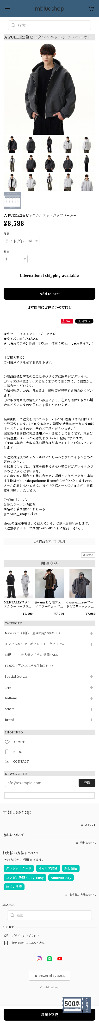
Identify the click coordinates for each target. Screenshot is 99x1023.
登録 (87, 783)
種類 (7, 234)
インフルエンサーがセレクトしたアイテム (35, 644)
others (10, 709)
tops (8, 687)
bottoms (11, 698)
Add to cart (50, 293)
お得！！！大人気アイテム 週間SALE (31, 655)
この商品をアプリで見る (49, 541)
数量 (7, 252)
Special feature (16, 677)
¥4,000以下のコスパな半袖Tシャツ (30, 666)
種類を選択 (49, 1014)
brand (9, 720)
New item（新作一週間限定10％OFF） (33, 633)
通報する (88, 555)
